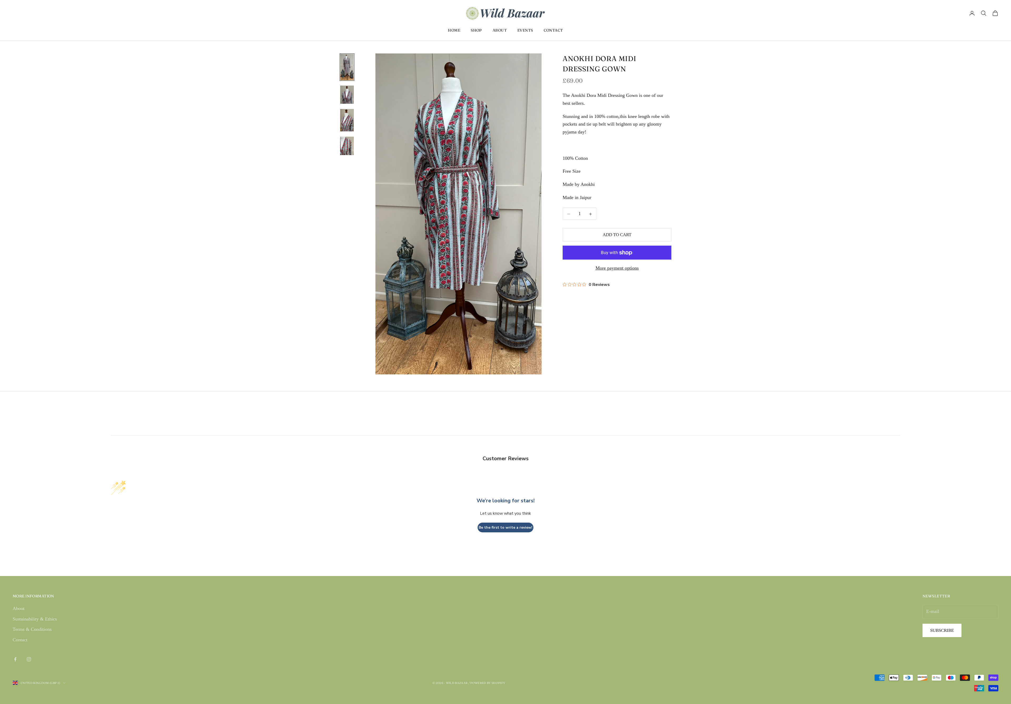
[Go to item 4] (347, 146)
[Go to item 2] (347, 95)
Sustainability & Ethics (35, 619)
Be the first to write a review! (505, 527)
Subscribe (942, 630)
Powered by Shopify (487, 683)
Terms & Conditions (32, 629)
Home (454, 30)
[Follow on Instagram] (29, 659)
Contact (553, 30)
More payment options (617, 268)
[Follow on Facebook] (15, 659)
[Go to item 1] (347, 67)
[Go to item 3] (347, 120)
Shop (476, 30)
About (500, 30)
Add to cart (617, 234)
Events (525, 30)
